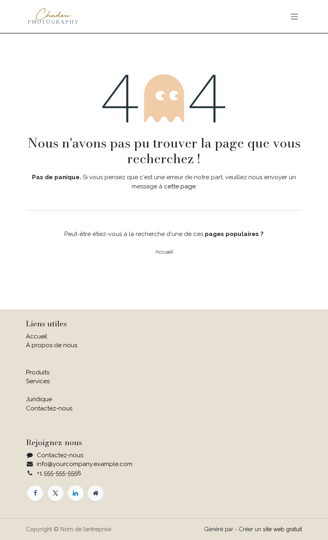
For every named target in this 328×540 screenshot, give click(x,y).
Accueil (164, 252)
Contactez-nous (49, 408)
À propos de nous (51, 345)
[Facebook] (35, 493)
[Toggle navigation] (294, 16)
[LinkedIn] (76, 493)
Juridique (39, 399)
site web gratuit (282, 529)
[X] (56, 493)
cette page (180, 186)
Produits (37, 372)
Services (38, 381)
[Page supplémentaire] (96, 493)
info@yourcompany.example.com (84, 464)
